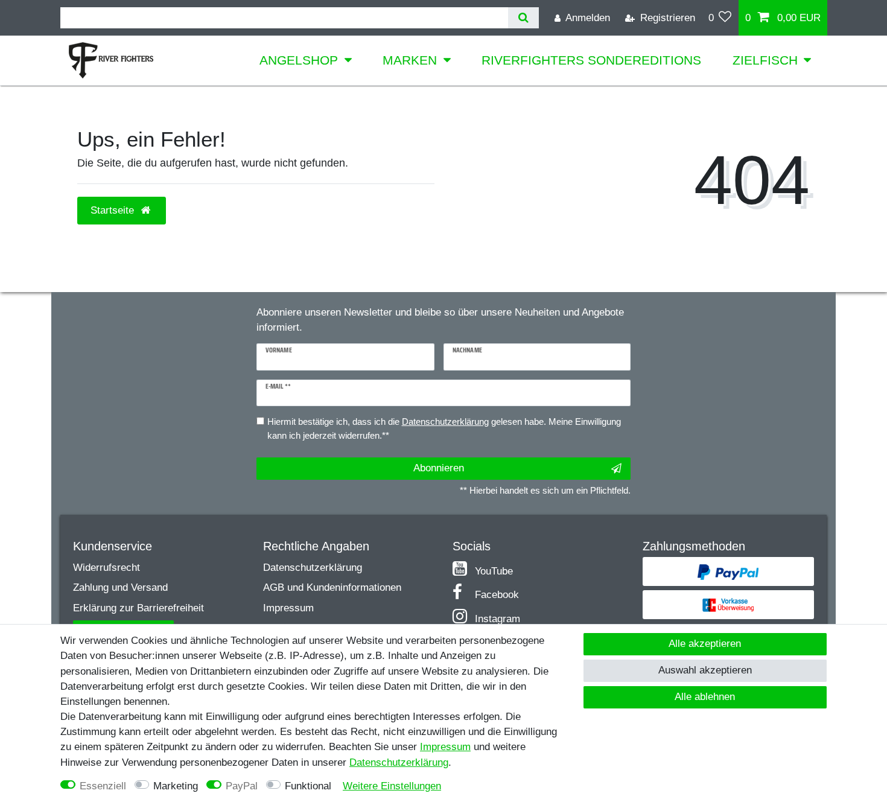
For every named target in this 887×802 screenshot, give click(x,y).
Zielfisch (765, 60)
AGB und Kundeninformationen (332, 587)
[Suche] (523, 17)
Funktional (308, 786)
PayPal (242, 786)
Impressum (288, 608)
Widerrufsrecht (106, 567)
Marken (410, 60)
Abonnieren (438, 468)
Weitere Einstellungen (392, 786)
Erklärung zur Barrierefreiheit (138, 608)
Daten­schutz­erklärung (398, 762)
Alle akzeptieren (705, 643)
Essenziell (103, 786)
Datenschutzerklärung (312, 567)
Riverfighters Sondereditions (591, 60)
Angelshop (298, 60)
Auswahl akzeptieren (705, 670)
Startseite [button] (114, 210)
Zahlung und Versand (120, 587)
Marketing (175, 786)
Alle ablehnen (705, 696)
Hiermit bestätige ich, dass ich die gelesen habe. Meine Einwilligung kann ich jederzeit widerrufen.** (444, 428)
